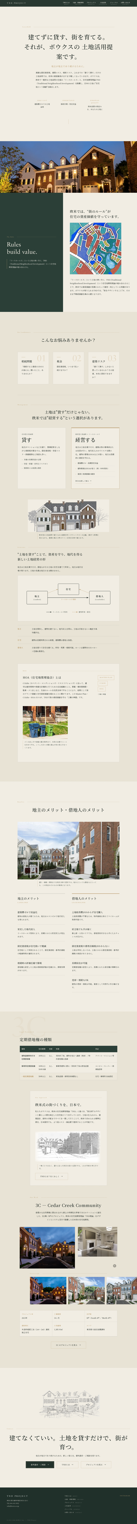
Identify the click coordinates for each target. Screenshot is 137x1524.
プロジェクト (73, 1502)
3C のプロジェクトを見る (68, 1345)
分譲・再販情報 (74, 1499)
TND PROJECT (16, 3)
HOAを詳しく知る (83, 481)
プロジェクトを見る (96, 1464)
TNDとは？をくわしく (51, 1176)
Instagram (125, 1495)
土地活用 (72, 1506)
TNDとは (67, 1464)
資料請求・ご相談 (40, 1464)
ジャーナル (72, 1509)
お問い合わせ (73, 1512)
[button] (47, 1248)
